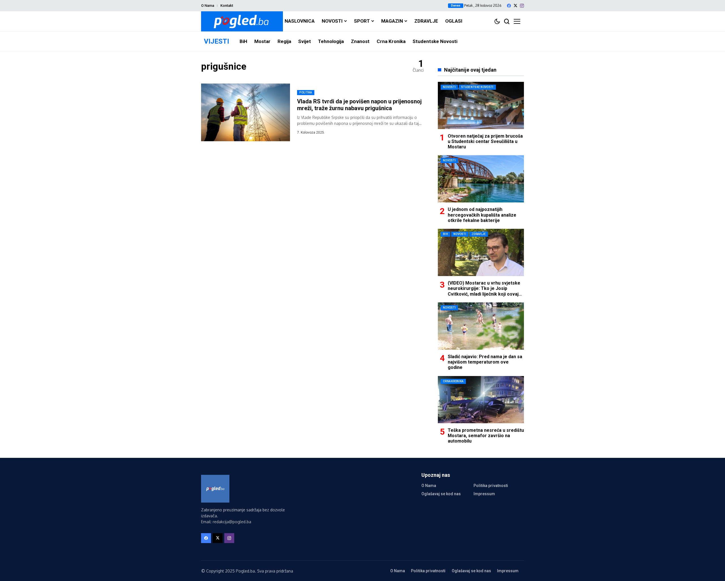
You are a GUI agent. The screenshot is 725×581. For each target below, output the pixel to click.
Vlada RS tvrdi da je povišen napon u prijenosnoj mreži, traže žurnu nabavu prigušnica (359, 105)
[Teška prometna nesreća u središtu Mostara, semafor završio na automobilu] (481, 399)
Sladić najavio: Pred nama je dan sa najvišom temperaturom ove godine (485, 362)
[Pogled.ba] (242, 21)
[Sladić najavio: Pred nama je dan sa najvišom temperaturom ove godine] (481, 326)
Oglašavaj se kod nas (441, 494)
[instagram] (522, 6)
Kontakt (226, 5)
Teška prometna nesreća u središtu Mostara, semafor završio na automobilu (486, 436)
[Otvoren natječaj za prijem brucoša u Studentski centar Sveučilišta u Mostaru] (481, 105)
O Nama (207, 5)
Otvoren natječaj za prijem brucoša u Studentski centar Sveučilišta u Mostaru (485, 141)
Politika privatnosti (491, 485)
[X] (515, 5)
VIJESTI (216, 41)
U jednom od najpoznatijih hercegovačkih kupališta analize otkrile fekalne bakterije (482, 215)
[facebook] (509, 6)
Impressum (484, 494)
